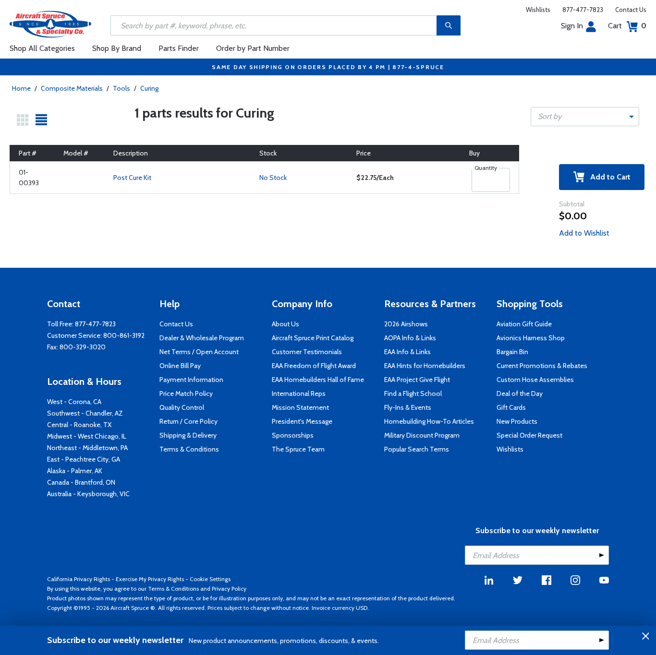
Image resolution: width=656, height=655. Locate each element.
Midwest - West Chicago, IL (86, 436)
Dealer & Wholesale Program (201, 337)
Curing (149, 88)
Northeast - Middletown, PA (87, 447)
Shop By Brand (116, 48)
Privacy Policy (229, 588)
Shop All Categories (42, 48)
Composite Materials (72, 88)
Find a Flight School (413, 393)
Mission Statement (300, 407)
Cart (627, 25)
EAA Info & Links (407, 351)
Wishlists (538, 9)
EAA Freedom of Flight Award (314, 365)
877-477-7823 (582, 9)
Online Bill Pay (180, 365)
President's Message (302, 421)
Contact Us (630, 9)
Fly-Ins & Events (407, 407)
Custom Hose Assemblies (535, 379)
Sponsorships (293, 435)
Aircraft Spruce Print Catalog (312, 337)
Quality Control (181, 407)
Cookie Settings (210, 579)
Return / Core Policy (188, 421)
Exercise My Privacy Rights (150, 579)
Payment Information (191, 379)
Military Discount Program (422, 435)
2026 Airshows (406, 324)
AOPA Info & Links (410, 337)
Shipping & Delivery (188, 435)
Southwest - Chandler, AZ (85, 413)
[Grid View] (22, 120)
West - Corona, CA (74, 401)
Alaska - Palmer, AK (74, 470)
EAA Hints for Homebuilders (424, 365)
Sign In (572, 25)
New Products (517, 421)
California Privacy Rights (78, 579)
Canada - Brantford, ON (81, 482)
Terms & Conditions (189, 449)
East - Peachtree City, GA (83, 459)
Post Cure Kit (132, 177)
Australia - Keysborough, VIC (88, 493)
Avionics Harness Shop (531, 337)
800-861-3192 (124, 335)
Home (21, 88)
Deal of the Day (520, 393)
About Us (285, 324)
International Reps (299, 393)
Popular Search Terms (416, 449)
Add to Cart (607, 176)
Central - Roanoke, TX (79, 424)
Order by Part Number (253, 48)
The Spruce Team (298, 449)
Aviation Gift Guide (524, 324)
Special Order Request (529, 435)
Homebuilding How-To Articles (429, 421)
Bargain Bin (512, 351)
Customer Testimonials (307, 351)
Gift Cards (511, 407)
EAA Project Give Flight (417, 379)
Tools (121, 88)
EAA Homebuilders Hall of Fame (318, 379)
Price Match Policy (186, 393)
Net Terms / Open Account (199, 351)
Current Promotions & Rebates (542, 365)
